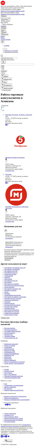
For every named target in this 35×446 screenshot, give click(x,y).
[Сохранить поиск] (2, 66)
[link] (4, 32)
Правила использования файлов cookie (12, 14)
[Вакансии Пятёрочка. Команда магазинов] (19, 141)
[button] (3, 36)
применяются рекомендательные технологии (16, 425)
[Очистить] (3, 62)
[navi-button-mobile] (2, 41)
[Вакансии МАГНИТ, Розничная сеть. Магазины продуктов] (19, 195)
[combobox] (9, 58)
